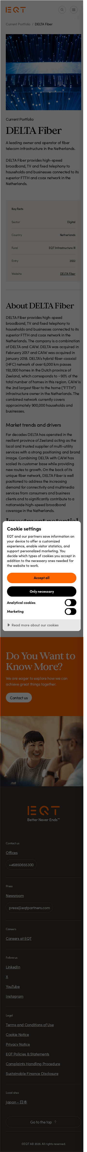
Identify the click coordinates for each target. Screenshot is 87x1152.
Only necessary (42, 591)
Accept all (42, 577)
